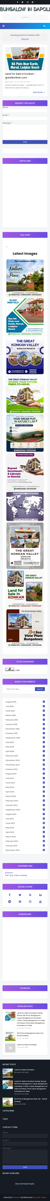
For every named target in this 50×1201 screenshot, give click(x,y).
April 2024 (25, 792)
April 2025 (25, 751)
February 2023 (25, 841)
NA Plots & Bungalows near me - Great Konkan (30, 1034)
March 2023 (25, 836)
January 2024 (25, 805)
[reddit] (9, 901)
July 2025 (25, 742)
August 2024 (25, 774)
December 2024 (25, 760)
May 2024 (25, 787)
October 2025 (25, 733)
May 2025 (25, 747)
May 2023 (25, 827)
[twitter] (22, 2)
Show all (25, 39)
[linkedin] (40, 895)
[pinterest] (32, 2)
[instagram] (27, 2)
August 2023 (25, 814)
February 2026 (25, 720)
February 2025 (25, 756)
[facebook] (17, 2)
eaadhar (16, 1197)
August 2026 (25, 702)
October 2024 (25, 769)
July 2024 (25, 778)
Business (10, 82)
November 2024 (25, 765)
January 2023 (25, 845)
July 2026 (25, 706)
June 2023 (25, 823)
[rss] (30, 895)
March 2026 (25, 715)
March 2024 (25, 796)
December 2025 (25, 729)
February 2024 (25, 801)
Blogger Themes (40, 1197)
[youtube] (40, 901)
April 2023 (25, 832)
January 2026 (25, 724)
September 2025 (25, 738)
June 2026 (25, 711)
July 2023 (25, 818)
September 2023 (25, 809)
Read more (38, 92)
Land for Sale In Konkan (27, 1044)
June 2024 (25, 783)
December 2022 (25, 850)
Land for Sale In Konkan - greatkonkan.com (20, 75)
